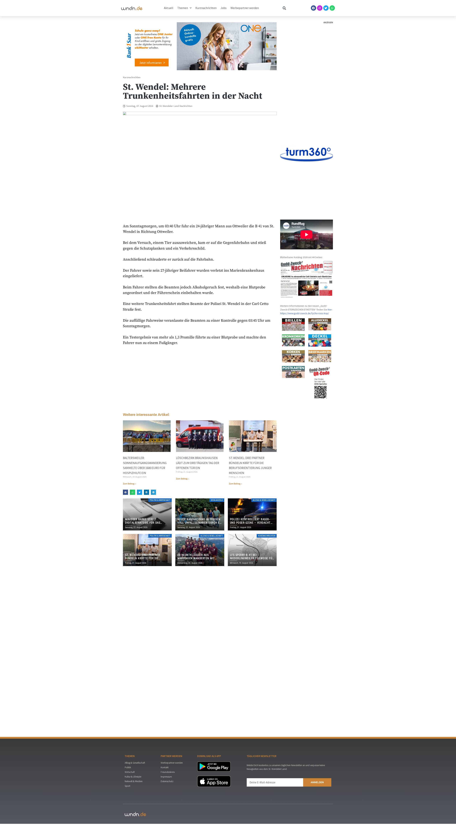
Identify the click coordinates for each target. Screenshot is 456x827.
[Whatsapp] (332, 8)
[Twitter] (326, 8)
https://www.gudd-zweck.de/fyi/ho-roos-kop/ (304, 313)
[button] (125, 492)
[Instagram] (319, 8)
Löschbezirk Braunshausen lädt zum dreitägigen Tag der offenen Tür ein (197, 463)
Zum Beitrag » (129, 484)
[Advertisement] (200, 380)
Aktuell (168, 8)
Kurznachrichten (206, 8)
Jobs (224, 8)
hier (330, 309)
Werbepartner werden (244, 8)
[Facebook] (313, 8)
